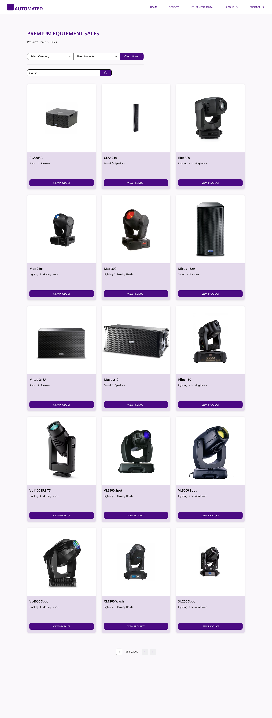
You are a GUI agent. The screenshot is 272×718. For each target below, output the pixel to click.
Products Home (36, 42)
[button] (171, 7)
